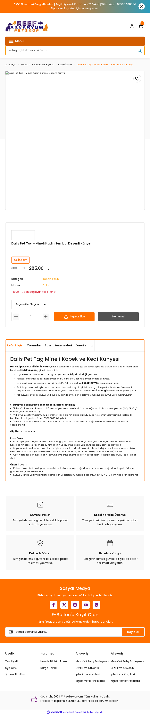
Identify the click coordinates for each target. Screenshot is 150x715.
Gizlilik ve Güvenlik (87, 668)
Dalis (46, 285)
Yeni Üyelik (12, 661)
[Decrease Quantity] (16, 317)
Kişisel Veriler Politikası (90, 681)
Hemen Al (118, 316)
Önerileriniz (84, 345)
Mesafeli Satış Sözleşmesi (92, 661)
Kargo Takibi (48, 668)
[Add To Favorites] (137, 78)
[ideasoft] (54, 712)
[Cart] (141, 26)
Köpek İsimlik (51, 279)
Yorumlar (34, 345)
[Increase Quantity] (46, 317)
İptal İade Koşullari (88, 674)
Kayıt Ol (133, 632)
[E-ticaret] (74, 712)
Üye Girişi (11, 668)
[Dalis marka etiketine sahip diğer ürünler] (23, 235)
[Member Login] (131, 26)
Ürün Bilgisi (15, 345)
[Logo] (26, 26)
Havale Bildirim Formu (54, 661)
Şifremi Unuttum (16, 674)
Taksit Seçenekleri (58, 345)
